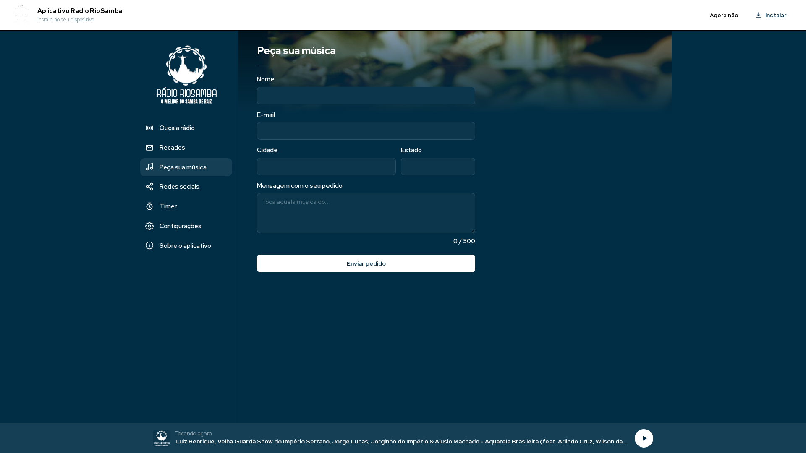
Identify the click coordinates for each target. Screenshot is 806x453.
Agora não (724, 15)
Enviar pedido (366, 263)
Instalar (775, 15)
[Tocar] (644, 438)
